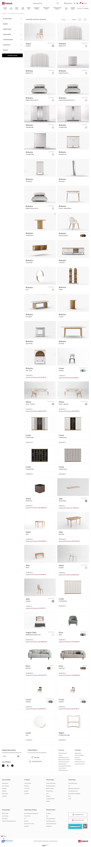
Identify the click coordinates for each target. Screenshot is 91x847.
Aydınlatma (49, 826)
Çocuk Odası (5, 816)
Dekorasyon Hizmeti (79, 761)
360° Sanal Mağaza (79, 755)
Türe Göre (4, 796)
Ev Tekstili (48, 813)
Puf (69, 786)
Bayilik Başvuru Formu (64, 757)
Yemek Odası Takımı (51, 783)
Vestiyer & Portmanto (29, 823)
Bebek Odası (5, 813)
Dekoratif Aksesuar (50, 818)
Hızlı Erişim (78, 750)
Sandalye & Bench (50, 798)
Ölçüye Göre (5, 793)
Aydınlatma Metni (63, 763)
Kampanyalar (78, 759)
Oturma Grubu (5, 786)
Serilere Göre (5, 783)
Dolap (69, 798)
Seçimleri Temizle (12, 55)
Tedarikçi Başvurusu (63, 770)
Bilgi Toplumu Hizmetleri (64, 759)
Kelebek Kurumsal (63, 753)
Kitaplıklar (4, 788)
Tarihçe (60, 755)
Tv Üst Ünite (27, 788)
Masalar (48, 801)
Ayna (47, 793)
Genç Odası (5, 818)
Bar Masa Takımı (50, 788)
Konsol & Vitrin (49, 791)
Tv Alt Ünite (26, 793)
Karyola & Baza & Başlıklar (74, 793)
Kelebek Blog (78, 753)
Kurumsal (61, 750)
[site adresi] (7, 3)
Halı (47, 816)
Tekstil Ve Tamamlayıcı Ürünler (9, 821)
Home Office (27, 816)
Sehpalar (4, 791)
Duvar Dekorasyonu (50, 821)
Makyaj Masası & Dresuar (73, 788)
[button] (80, 3)
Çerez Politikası (62, 768)
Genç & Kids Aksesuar (51, 823)
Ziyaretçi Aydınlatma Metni (65, 766)
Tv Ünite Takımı (27, 783)
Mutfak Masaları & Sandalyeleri (31, 813)
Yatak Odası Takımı (72, 783)
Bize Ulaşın (77, 757)
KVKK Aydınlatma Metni (64, 761)
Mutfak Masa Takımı (50, 786)
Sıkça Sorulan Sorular (80, 763)
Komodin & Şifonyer (73, 791)
